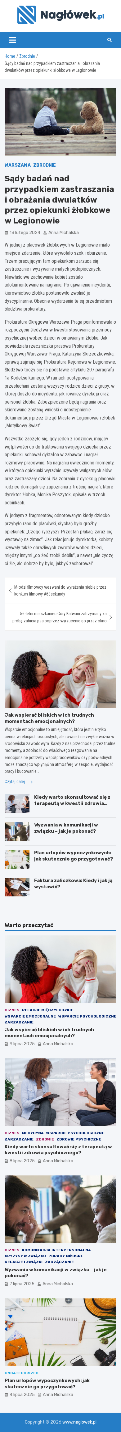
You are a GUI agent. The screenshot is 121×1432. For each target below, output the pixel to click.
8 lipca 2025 (22, 1161)
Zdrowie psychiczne (78, 1139)
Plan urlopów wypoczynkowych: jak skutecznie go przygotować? (73, 856)
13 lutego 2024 (25, 232)
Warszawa (18, 165)
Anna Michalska (63, 232)
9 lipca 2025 (22, 1044)
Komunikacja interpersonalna (56, 1250)
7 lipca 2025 (22, 1284)
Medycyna (33, 1133)
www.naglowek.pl (79, 1422)
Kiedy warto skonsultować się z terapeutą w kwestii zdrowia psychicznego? (72, 803)
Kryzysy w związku (25, 1256)
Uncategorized (21, 1373)
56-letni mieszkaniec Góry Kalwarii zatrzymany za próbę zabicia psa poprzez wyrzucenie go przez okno (59, 617)
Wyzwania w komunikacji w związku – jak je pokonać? (66, 828)
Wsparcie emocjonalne (30, 1016)
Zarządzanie (19, 1022)
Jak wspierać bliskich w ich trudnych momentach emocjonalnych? (49, 718)
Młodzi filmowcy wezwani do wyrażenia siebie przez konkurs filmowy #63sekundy (60, 590)
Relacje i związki (24, 1262)
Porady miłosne (65, 1256)
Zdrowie (45, 1139)
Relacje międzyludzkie (47, 1010)
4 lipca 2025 (22, 1394)
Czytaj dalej (15, 781)
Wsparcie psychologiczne (87, 1016)
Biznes (12, 1010)
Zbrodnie (44, 165)
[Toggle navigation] (12, 40)
